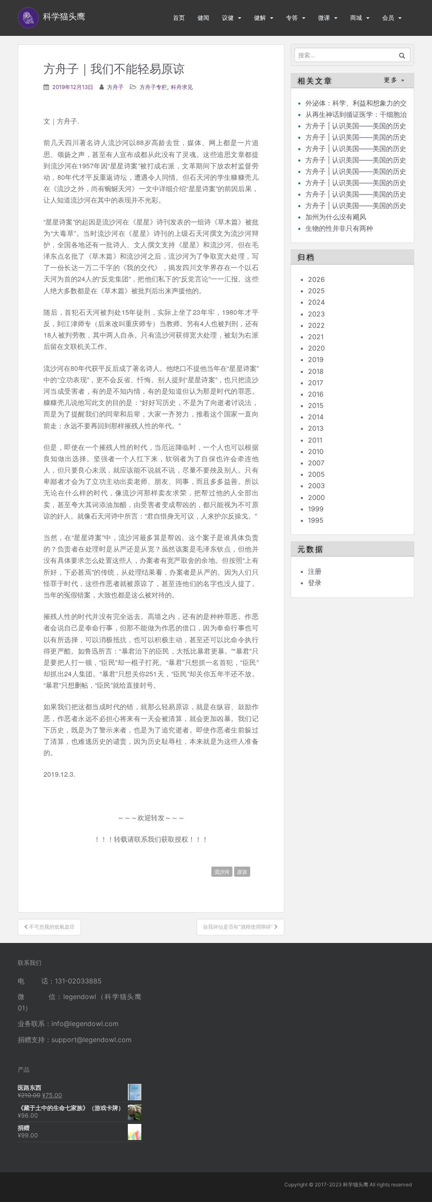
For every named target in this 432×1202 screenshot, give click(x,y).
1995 (316, 520)
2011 (315, 440)
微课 (324, 18)
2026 (316, 279)
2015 (316, 405)
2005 (316, 474)
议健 (228, 18)
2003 (316, 485)
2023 (316, 314)
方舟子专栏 (153, 87)
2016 (316, 394)
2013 (316, 428)
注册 (314, 571)
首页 (179, 18)
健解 (260, 18)
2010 (316, 451)
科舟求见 (182, 87)
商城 (356, 18)
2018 (316, 371)
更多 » (394, 80)
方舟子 (115, 87)
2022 (316, 325)
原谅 (242, 871)
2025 (316, 290)
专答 (292, 18)
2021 (316, 336)
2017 (315, 382)
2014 (316, 417)
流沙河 (222, 871)
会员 (388, 18)
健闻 (203, 18)
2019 (316, 359)
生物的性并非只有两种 (339, 228)
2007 (316, 463)
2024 (316, 302)
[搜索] (402, 55)
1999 (316, 509)
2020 (316, 348)
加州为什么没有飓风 (335, 217)
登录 (314, 582)
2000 (316, 497)
